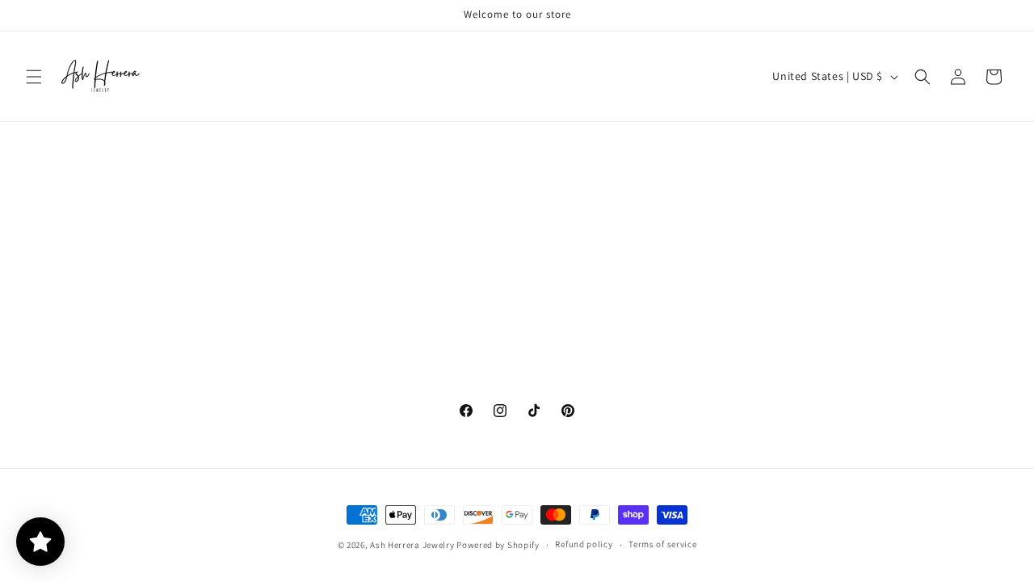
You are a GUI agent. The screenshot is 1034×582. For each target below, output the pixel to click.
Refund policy (583, 544)
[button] (34, 77)
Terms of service (662, 544)
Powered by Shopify (498, 544)
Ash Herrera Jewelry (412, 544)
